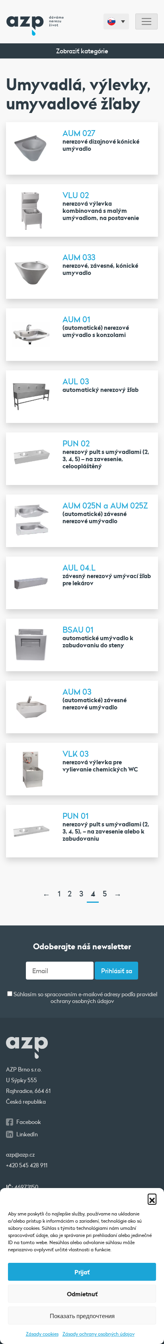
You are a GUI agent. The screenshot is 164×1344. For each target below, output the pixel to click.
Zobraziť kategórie (82, 51)
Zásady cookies (42, 1333)
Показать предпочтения (82, 1316)
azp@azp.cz (20, 1154)
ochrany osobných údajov (82, 1001)
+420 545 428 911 (26, 1165)
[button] (152, 1198)
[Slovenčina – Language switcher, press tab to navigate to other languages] (116, 21)
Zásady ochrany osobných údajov (98, 1333)
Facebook (28, 1122)
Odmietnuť (82, 1294)
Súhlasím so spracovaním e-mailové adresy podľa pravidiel (84, 998)
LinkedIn (27, 1134)
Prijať (82, 1272)
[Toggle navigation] (146, 22)
